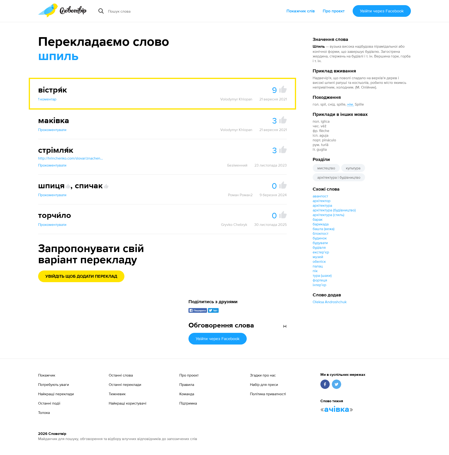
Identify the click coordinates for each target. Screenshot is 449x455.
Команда (186, 394)
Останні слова (121, 375)
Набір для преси (264, 384)
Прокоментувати (52, 130)
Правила (186, 384)
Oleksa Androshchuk (330, 302)
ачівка (336, 409)
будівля (319, 247)
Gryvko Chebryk (234, 224)
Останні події (49, 403)
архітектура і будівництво (338, 177)
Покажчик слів (300, 10)
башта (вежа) (323, 229)
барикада (321, 224)
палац (318, 266)
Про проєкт (334, 10)
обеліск (319, 261)
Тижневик (117, 394)
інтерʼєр (319, 285)
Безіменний (237, 165)
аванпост (320, 196)
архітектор (321, 201)
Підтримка (188, 403)
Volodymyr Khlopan (236, 99)
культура (353, 168)
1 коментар (47, 99)
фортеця (320, 280)
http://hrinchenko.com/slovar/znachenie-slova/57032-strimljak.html (71, 158)
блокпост (320, 233)
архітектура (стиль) (328, 215)
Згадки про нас (263, 375)
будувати (320, 243)
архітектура (322, 205)
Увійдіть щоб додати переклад (81, 276)
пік (315, 271)
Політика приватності (268, 394)
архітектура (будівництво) (334, 210)
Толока (44, 412)
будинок (320, 238)
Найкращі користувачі (127, 403)
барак (317, 219)
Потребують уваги (53, 384)
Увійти (382, 10)
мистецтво (326, 168)
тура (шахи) (322, 275)
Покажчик (46, 375)
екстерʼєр (321, 252)
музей (318, 257)
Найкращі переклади (56, 394)
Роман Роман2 (240, 195)
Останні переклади (125, 384)
